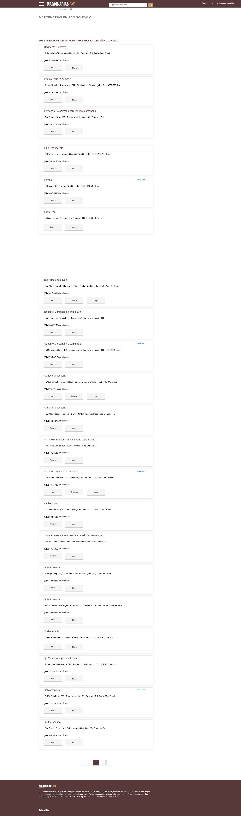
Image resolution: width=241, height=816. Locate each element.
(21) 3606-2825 (51, 421)
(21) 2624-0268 (51, 60)
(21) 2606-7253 (51, 325)
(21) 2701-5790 (51, 485)
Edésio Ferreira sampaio (57, 79)
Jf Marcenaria (51, 631)
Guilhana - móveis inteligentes (61, 471)
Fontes (48, 180)
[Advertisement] (97, 28)
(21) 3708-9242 (51, 581)
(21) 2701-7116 (51, 389)
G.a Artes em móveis (55, 280)
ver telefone (63, 60)
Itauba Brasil (51, 503)
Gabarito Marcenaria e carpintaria (62, 311)
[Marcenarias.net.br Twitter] (40, 799)
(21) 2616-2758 (51, 92)
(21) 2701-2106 (51, 124)
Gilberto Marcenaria (55, 407)
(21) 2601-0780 (51, 735)
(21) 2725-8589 (51, 453)
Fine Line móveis (53, 148)
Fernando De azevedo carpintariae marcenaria (70, 111)
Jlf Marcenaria (52, 690)
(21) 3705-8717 (51, 357)
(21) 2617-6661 (51, 293)
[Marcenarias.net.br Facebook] (39, 799)
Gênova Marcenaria (55, 375)
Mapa (74, 68)
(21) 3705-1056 (51, 549)
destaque (222, 3)
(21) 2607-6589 (51, 193)
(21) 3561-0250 (51, 161)
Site (52, 301)
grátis (231, 3)
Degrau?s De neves (55, 47)
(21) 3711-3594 (51, 671)
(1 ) (140, 179)
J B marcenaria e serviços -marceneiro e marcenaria (73, 535)
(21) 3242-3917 (51, 703)
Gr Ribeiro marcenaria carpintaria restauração (69, 439)
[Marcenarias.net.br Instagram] (42, 799)
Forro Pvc (49, 211)
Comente (52, 68)
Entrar (204, 3)
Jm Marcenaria (52, 722)
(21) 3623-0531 (51, 517)
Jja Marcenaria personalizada (60, 658)
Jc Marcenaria (52, 567)
